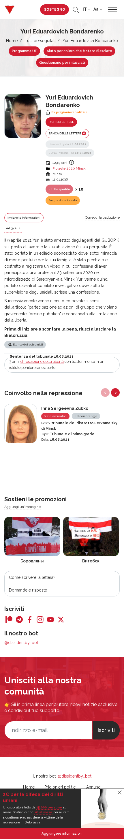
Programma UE (24, 51)
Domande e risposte (28, 590)
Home (12, 40)
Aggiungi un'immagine (22, 507)
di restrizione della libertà (42, 361)
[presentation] (105, 392)
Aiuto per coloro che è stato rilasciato (79, 51)
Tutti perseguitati (40, 40)
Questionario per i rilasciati (62, 63)
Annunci (93, 787)
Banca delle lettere (67, 133)
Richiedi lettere (61, 121)
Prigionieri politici (60, 787)
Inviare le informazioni (23, 217)
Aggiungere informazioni (62, 834)
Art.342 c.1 (13, 228)
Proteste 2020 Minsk (69, 168)
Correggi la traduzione (102, 217)
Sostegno (54, 9)
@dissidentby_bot (21, 642)
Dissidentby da (67, 144)
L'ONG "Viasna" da (69, 152)
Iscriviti (106, 730)
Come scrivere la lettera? (32, 577)
